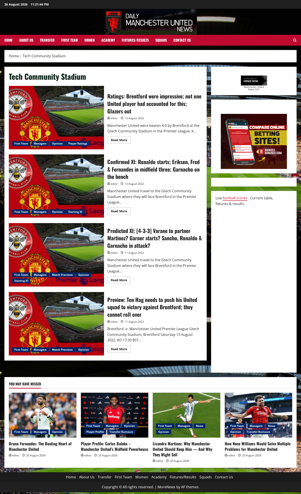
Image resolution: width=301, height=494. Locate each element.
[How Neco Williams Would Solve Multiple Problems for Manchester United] (258, 415)
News (199, 426)
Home (8, 40)
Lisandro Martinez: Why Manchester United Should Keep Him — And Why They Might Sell (182, 449)
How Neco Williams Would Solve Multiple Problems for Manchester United (257, 446)
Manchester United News (254, 88)
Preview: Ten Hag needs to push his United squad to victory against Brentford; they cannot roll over (56, 323)
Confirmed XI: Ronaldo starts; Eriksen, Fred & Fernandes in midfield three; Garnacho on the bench (56, 186)
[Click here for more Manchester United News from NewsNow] (254, 81)
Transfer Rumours (121, 432)
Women (89, 40)
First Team (69, 40)
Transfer (47, 40)
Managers (40, 143)
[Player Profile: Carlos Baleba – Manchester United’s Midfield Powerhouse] (115, 415)
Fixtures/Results (135, 40)
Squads (161, 40)
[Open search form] (295, 40)
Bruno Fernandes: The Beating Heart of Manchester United (40, 446)
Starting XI (75, 212)
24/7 (257, 89)
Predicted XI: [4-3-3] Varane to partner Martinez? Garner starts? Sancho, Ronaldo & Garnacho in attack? (56, 255)
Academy (108, 40)
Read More (121, 141)
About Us (26, 40)
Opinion (57, 143)
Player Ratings (77, 143)
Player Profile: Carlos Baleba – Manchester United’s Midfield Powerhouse (114, 446)
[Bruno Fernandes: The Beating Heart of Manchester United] (42, 415)
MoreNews (166, 487)
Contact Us (182, 40)
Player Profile (95, 432)
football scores (235, 198)
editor (114, 118)
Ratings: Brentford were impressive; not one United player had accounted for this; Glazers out (56, 117)
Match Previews (62, 275)
